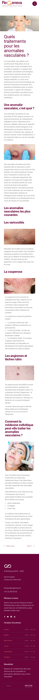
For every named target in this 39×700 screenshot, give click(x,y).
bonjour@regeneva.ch (12, 588)
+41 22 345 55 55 (10, 592)
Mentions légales (9, 577)
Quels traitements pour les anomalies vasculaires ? (16, 46)
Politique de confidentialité (12, 579)
